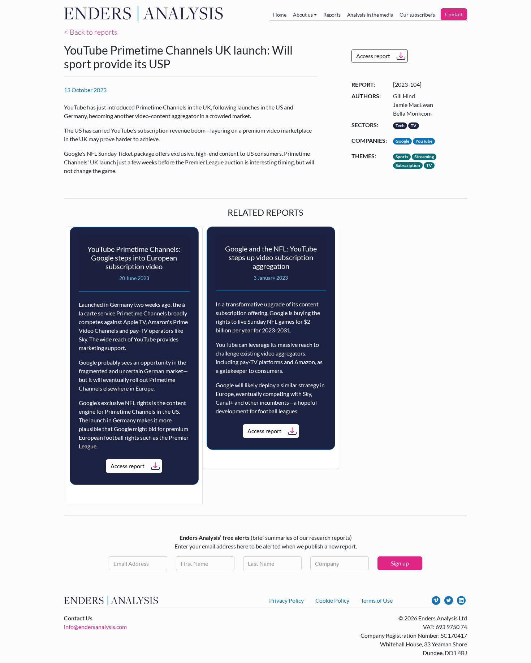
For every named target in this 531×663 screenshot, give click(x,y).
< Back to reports (90, 31)
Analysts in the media (370, 15)
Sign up (400, 563)
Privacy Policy (286, 600)
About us (302, 15)
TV (413, 125)
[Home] (145, 13)
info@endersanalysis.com (95, 626)
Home (279, 15)
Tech (400, 125)
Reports (332, 15)
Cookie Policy (332, 600)
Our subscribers (417, 15)
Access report (373, 55)
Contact (454, 14)
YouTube (423, 141)
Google (402, 141)
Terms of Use (377, 600)
